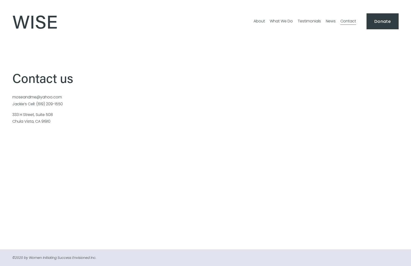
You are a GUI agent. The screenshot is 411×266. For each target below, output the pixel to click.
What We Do (281, 21)
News (331, 21)
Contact (348, 21)
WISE (35, 21)
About (259, 21)
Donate (382, 21)
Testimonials (309, 21)
